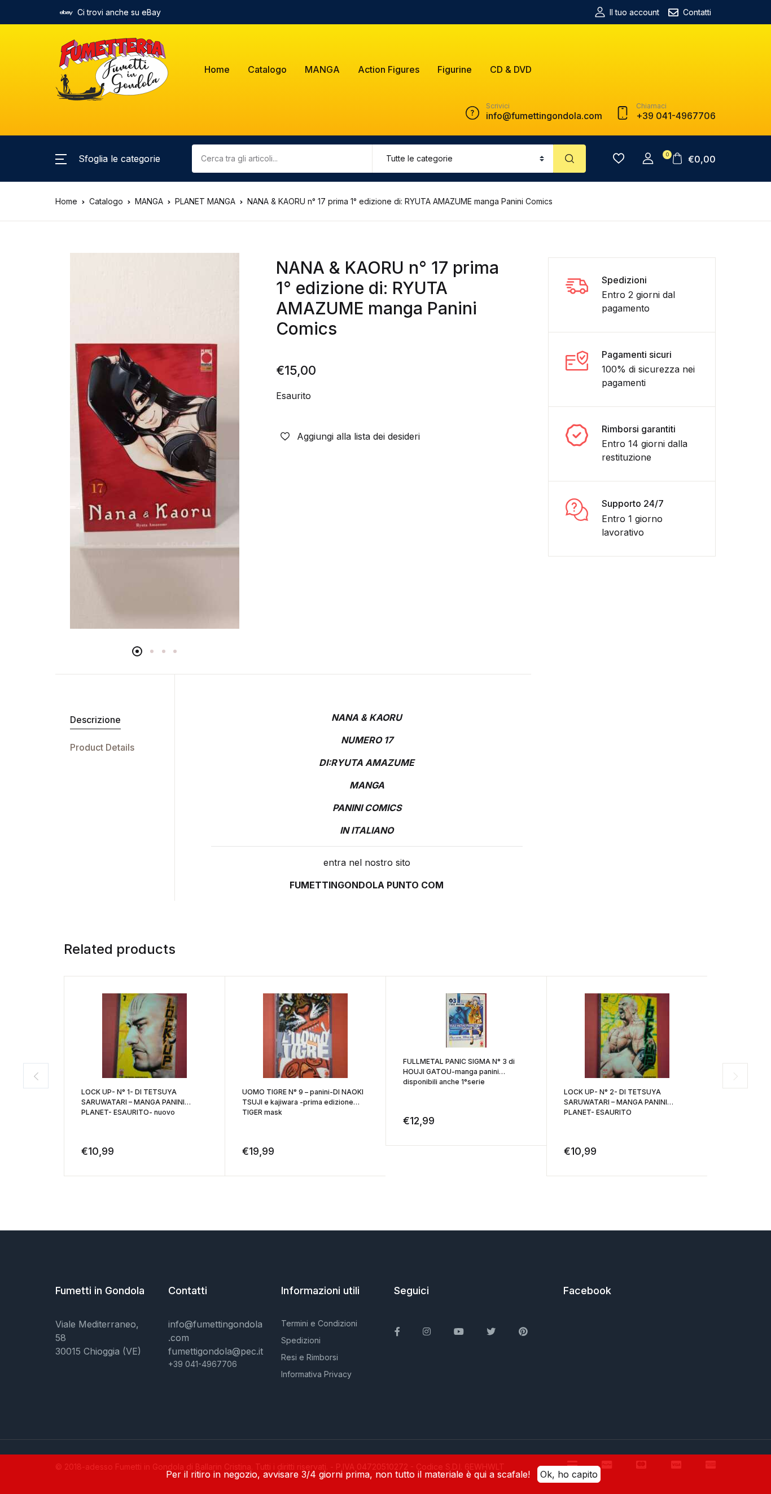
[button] (107, 158)
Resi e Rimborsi (309, 1357)
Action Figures (388, 69)
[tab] (110, 720)
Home (217, 69)
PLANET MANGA (205, 201)
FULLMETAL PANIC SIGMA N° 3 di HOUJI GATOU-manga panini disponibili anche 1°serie (459, 1071)
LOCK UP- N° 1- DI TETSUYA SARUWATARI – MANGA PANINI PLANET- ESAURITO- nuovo (133, 1102)
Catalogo (267, 69)
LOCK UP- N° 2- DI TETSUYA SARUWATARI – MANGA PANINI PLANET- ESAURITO (615, 1102)
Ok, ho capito (569, 1474)
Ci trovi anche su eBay (119, 12)
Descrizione (95, 719)
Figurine (454, 69)
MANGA (322, 69)
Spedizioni (301, 1340)
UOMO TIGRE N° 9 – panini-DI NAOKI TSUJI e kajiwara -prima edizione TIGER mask (302, 1102)
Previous (36, 1076)
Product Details (102, 747)
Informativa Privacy (316, 1374)
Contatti (697, 12)
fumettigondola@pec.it (215, 1351)
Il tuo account (634, 12)
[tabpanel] (155, 441)
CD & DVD (511, 69)
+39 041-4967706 (202, 1364)
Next (735, 1076)
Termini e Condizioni (319, 1323)
